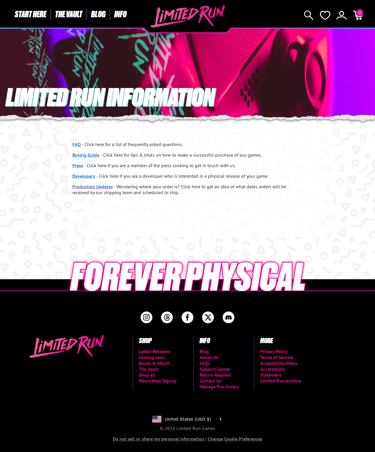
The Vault (68, 14)
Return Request (215, 375)
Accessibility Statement (272, 372)
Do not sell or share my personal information (159, 439)
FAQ (76, 144)
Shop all (147, 375)
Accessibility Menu (279, 363)
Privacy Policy (274, 351)
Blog (98, 14)
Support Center (215, 369)
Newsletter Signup (158, 381)
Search (309, 15)
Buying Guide (85, 155)
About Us (209, 357)
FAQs (205, 363)
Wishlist (325, 15)
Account (341, 15)
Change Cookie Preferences (235, 439)
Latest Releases (154, 351)
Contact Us (210, 381)
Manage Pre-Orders (219, 387)
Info (120, 14)
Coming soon (152, 357)
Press (77, 165)
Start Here (30, 14)
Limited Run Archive (280, 381)
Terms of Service (276, 357)
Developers (83, 176)
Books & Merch (154, 363)
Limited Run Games (187, 16)
